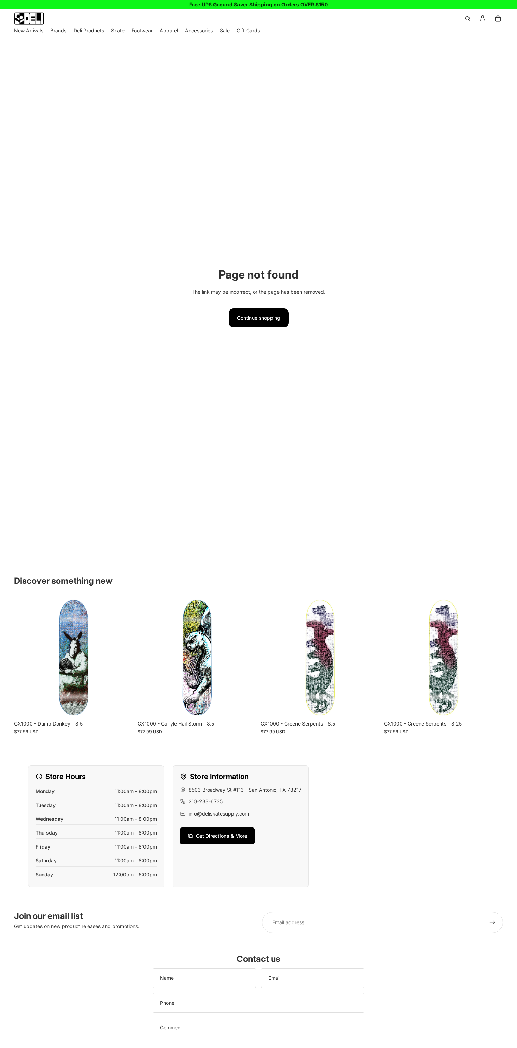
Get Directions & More (221, 836)
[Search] (467, 18)
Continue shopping (258, 318)
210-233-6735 (206, 801)
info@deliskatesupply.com (219, 814)
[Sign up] (492, 922)
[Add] (122, 706)
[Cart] (498, 18)
